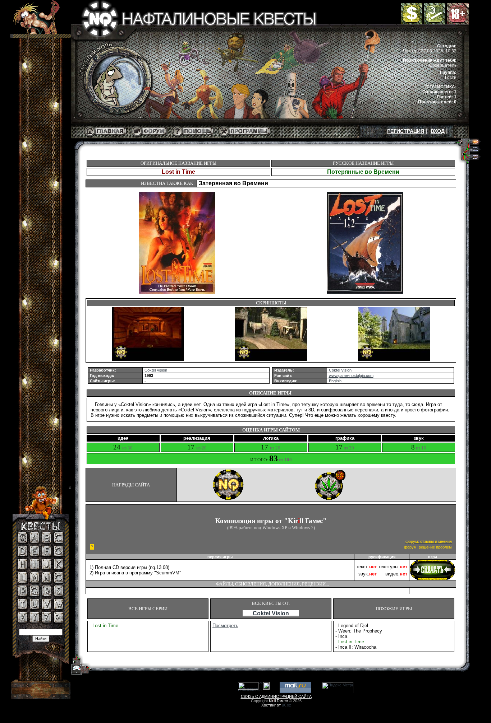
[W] (58, 608)
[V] (46, 608)
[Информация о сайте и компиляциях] (192, 137)
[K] (58, 568)
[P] (22, 594)
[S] (58, 594)
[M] (34, 581)
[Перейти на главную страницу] (105, 137)
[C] (58, 541)
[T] (22, 608)
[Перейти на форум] (149, 137)
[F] (46, 554)
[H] (22, 568)
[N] (46, 581)
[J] (46, 568)
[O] (58, 581)
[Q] (34, 594)
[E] (34, 554)
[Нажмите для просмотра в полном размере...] (148, 360)
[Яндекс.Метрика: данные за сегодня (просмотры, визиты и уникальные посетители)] (337, 687)
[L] (22, 581)
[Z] (46, 621)
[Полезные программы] (244, 137)
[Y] (34, 621)
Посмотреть (225, 625)
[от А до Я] (58, 621)
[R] (46, 594)
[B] (46, 541)
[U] (34, 608)
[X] (22, 621)
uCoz (286, 705)
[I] (34, 568)
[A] (34, 541)
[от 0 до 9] (22, 541)
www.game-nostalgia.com (351, 375)
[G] (58, 554)
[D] (22, 554)
